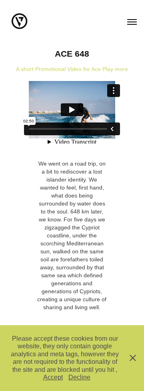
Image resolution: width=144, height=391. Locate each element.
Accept (53, 377)
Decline (79, 377)
